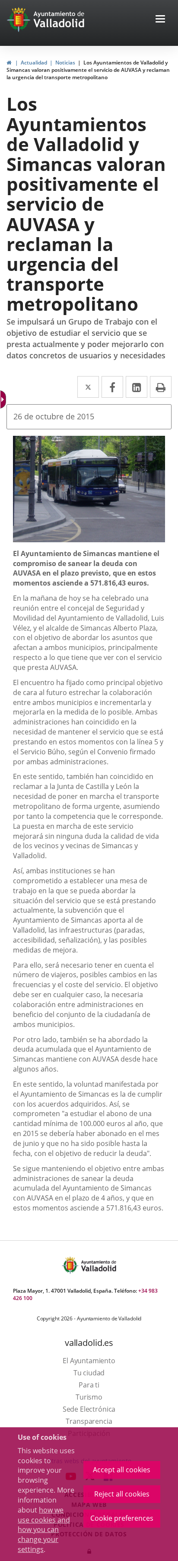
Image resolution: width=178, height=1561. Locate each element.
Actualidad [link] (34, 62)
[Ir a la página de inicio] (19, 19)
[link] (8, 62)
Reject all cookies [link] (121, 1494)
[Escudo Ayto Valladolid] (71, 1265)
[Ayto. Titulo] (98, 1265)
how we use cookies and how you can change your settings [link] (44, 1529)
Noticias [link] (65, 62)
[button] (160, 20)
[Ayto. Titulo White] (59, 19)
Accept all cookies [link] (121, 1469)
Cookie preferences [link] (121, 1518)
